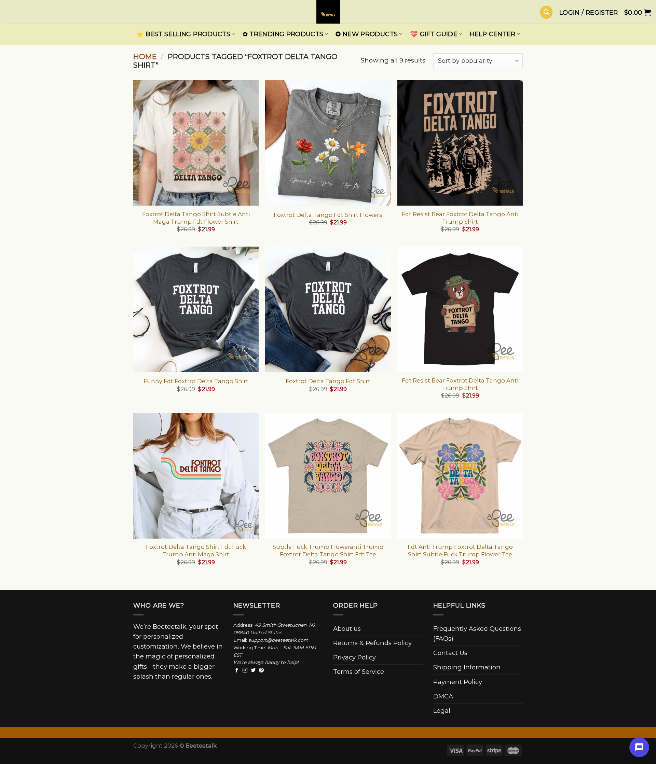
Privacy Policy (354, 657)
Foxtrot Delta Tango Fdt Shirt (328, 381)
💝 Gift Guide (433, 34)
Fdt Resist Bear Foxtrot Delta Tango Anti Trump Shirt (460, 218)
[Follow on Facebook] (236, 670)
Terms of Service (358, 672)
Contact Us (450, 653)
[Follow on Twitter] (253, 670)
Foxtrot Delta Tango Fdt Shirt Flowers (328, 214)
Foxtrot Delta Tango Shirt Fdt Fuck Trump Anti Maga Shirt (196, 550)
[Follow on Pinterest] (261, 670)
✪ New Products (367, 34)
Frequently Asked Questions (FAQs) (477, 633)
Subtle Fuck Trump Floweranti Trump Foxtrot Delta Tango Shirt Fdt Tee (328, 550)
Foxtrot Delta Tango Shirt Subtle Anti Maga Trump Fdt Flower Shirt (196, 218)
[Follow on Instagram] (245, 670)
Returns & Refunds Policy (372, 643)
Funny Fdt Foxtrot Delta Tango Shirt (196, 381)
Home (145, 56)
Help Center (493, 34)
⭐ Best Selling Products (183, 34)
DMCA (443, 696)
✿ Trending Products (283, 34)
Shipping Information (467, 667)
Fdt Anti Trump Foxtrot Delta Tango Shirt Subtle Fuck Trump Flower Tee (460, 550)
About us (347, 629)
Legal (441, 710)
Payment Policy (457, 682)
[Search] (546, 12)
